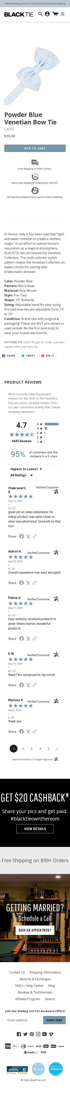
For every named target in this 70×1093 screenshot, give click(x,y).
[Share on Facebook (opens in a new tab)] (21, 537)
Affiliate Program (27, 999)
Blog (51, 985)
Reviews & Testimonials (35, 992)
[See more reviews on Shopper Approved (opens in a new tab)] (34, 536)
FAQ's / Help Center (29, 985)
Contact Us (17, 972)
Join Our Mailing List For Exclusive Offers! (35, 1011)
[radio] (49, 424)
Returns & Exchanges (35, 979)
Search (50, 999)
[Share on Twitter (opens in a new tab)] (28, 536)
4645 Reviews (23, 441)
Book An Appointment (35, 930)
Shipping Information (45, 972)
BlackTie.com (38, 1080)
